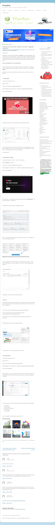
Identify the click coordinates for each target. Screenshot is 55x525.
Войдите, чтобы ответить (7, 466)
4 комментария (5, 52)
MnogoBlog (6, 5)
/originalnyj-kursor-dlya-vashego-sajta (18, 500)
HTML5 (41, 125)
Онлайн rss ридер (5, 12)
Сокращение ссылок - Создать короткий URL (11, 515)
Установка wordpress (43, 103)
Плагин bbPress (42, 119)
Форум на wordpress (43, 117)
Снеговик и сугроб (44, 68)
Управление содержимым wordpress (46, 106)
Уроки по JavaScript (43, 124)
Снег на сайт (43, 59)
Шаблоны (24, 440)
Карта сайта (10, 10)
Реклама (44, 10)
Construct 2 (42, 126)
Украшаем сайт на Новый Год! (46, 54)
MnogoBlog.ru (23, 518)
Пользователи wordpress (44, 108)
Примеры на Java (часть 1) (44, 139)
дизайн (32, 440)
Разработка (42, 116)
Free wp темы (16, 10)
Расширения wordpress (44, 107)
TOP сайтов (23, 10)
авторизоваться (22, 509)
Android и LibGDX (31, 10)
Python (41, 133)
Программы (42, 115)
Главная (3, 10)
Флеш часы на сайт (44, 85)
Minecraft (41, 130)
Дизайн (41, 112)
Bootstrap (41, 128)
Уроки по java (38, 10)
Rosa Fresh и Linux (43, 129)
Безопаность (42, 111)
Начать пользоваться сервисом (44, 173)
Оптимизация (42, 110)
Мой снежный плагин (45, 60)
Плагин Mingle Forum (43, 120)
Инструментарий (42, 102)
